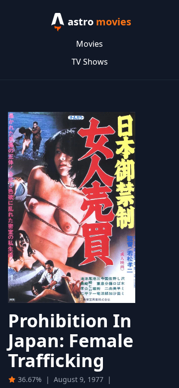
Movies (89, 43)
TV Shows (90, 61)
